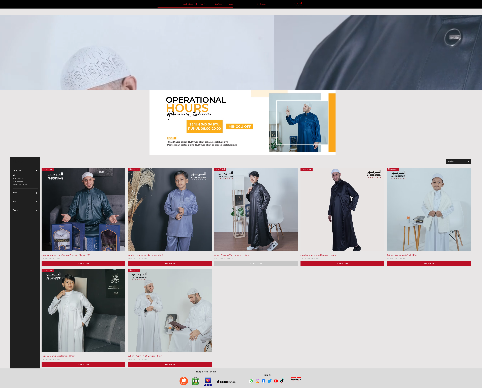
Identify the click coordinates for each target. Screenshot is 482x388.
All (14, 175)
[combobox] (458, 161)
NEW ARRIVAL (18, 181)
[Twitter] (269, 380)
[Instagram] (257, 380)
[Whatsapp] (251, 380)
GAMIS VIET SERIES (20, 184)
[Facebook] (263, 380)
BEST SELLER (18, 178)
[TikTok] (282, 380)
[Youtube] (275, 380)
